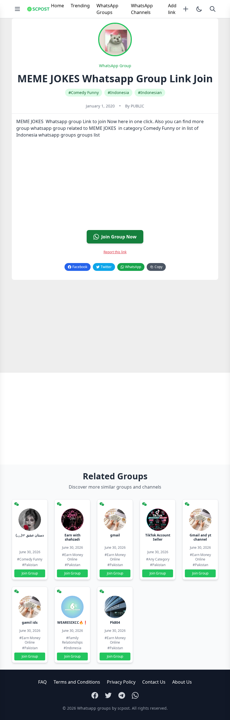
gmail (115, 535)
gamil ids (30, 622)
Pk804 (115, 622)
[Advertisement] (115, 186)
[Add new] (185, 9)
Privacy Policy (121, 682)
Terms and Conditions (77, 682)
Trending (80, 6)
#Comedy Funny (83, 92)
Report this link (115, 252)
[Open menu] (17, 9)
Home (57, 6)
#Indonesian (150, 92)
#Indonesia (118, 92)
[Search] (212, 9)
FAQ (42, 682)
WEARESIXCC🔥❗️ (72, 622)
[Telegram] (121, 695)
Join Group (30, 573)
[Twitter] (108, 695)
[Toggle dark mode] (199, 9)
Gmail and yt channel (200, 537)
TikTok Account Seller (157, 537)
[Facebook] (94, 695)
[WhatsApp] (135, 695)
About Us (182, 682)
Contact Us (153, 682)
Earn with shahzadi (73, 537)
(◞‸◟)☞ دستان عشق (30, 535)
